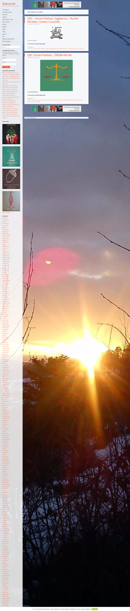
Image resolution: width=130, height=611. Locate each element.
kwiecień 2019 (5, 382)
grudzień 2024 (5, 253)
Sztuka (3, 29)
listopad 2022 (5, 301)
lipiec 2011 (4, 558)
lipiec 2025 (4, 240)
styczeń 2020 (5, 365)
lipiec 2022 (4, 308)
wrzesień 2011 (5, 554)
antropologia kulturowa (54, 48)
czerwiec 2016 (5, 446)
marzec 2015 (5, 475)
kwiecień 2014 (5, 496)
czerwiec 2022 (5, 310)
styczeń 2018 (5, 410)
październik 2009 (6, 598)
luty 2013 (4, 522)
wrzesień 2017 (5, 418)
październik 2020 (6, 348)
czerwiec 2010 (5, 583)
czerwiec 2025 (5, 242)
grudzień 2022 (5, 299)
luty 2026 (4, 227)
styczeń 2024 (5, 274)
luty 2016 (4, 454)
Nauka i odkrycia (6, 21)
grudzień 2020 (5, 344)
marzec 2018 (5, 407)
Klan (3, 36)
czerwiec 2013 (5, 515)
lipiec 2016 (4, 445)
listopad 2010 (5, 573)
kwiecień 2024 (5, 269)
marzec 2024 (5, 270)
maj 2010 (4, 585)
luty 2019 (4, 386)
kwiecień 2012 (5, 541)
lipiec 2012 (4, 535)
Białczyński (8, 4)
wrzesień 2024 (5, 259)
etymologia (56, 100)
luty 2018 (4, 409)
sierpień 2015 (5, 465)
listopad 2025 (5, 233)
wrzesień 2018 (5, 395)
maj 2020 (4, 358)
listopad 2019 (5, 369)
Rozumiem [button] (95, 609)
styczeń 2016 (5, 456)
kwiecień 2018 (5, 405)
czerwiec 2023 (5, 288)
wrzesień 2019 (5, 373)
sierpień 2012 (5, 533)
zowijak (75, 48)
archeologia (51, 100)
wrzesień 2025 (5, 236)
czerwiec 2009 (5, 605)
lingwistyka (66, 100)
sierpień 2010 (5, 579)
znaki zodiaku (71, 48)
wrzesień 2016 (5, 441)
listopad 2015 (5, 460)
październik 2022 (6, 303)
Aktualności (5, 14)
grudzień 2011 (5, 549)
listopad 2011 (5, 550)
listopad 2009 (5, 596)
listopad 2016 (5, 437)
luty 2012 (4, 545)
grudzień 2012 (5, 526)
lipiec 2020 (4, 354)
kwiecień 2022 (5, 314)
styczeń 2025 (5, 252)
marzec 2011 (5, 566)
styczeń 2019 (5, 388)
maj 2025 (4, 244)
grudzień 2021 (5, 322)
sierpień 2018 (5, 397)
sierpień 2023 (5, 284)
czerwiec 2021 (5, 333)
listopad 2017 (5, 414)
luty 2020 (4, 363)
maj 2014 (4, 494)
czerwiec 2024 (5, 265)
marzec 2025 (5, 248)
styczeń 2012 (5, 547)
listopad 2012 (5, 528)
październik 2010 (6, 575)
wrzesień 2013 (5, 509)
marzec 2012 (5, 543)
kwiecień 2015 (5, 473)
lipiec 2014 (4, 490)
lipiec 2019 (4, 376)
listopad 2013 (5, 505)
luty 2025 (4, 250)
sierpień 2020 (5, 352)
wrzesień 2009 (5, 600)
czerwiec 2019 (5, 378)
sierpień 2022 (5, 306)
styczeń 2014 (5, 501)
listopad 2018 (5, 392)
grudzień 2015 (5, 458)
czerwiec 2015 (5, 469)
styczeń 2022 (5, 320)
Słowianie (4, 17)
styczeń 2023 (5, 297)
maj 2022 (4, 312)
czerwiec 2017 (5, 424)
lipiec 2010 (4, 581)
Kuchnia (4, 34)
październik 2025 (6, 235)
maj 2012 (4, 539)
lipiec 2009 (4, 603)
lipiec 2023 (4, 286)
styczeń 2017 (5, 433)
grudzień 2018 (5, 390)
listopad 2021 (5, 323)
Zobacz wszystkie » (6, 212)
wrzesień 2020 (5, 350)
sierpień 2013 (5, 511)
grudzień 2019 (5, 367)
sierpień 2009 (5, 602)
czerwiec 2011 (5, 560)
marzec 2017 (5, 429)
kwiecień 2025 (5, 246)
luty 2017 (4, 431)
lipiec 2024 (4, 263)
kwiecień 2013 (5, 518)
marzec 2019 (5, 384)
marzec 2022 (5, 316)
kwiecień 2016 (5, 450)
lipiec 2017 (4, 422)
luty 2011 (4, 568)
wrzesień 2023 (5, 282)
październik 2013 (6, 507)
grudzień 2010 (5, 571)
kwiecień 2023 (5, 291)
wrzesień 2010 (5, 577)
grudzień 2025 (5, 231)
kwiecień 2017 (5, 428)
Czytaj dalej (30, 47)
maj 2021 (4, 335)
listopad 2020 (5, 346)
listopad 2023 (5, 278)
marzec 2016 (5, 452)
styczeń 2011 (5, 569)
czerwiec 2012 (5, 537)
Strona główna (5, 9)
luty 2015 (4, 477)
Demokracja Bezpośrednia (8, 39)
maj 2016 (4, 448)
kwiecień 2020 (5, 359)
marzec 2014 (5, 498)
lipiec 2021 (4, 331)
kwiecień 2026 (5, 223)
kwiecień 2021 (5, 337)
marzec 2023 (5, 293)
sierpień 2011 (5, 556)
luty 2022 (4, 318)
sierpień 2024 (5, 261)
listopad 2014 (5, 482)
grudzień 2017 (5, 412)
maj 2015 (4, 471)
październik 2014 (6, 484)
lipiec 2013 (4, 513)
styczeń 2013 (5, 524)
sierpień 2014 (5, 488)
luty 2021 (4, 340)
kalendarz (66, 48)
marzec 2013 (5, 520)
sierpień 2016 (5, 443)
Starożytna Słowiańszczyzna (74, 100)
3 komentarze (37, 101)
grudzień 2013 (5, 503)
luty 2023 (4, 295)
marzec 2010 (5, 588)
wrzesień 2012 (5, 532)
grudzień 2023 (5, 276)
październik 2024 (6, 257)
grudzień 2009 (5, 594)
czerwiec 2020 (5, 356)
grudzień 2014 (5, 480)
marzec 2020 (5, 361)
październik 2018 (6, 393)
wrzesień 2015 (5, 463)
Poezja (3, 31)
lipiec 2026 (4, 218)
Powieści (4, 26)
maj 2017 (4, 426)
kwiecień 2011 (5, 564)
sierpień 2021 (5, 329)
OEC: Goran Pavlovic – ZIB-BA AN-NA (49, 55)
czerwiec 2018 (5, 401)
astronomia (61, 48)
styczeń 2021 (5, 342)
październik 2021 (6, 325)
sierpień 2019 (5, 375)
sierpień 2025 (5, 238)
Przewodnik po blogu (7, 12)
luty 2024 (4, 272)
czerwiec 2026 (5, 219)
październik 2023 (6, 280)
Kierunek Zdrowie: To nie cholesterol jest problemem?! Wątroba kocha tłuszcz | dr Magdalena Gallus (11, 74)
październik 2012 (6, 530)
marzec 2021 (5, 339)
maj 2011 (4, 562)
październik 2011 (6, 552)
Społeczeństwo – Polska (7, 19)
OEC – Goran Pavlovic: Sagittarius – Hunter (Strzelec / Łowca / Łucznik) (52, 20)
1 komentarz (80, 48)
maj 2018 (4, 403)
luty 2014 (4, 499)
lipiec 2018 (4, 399)
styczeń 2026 (5, 229)
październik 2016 (6, 439)
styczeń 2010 (5, 592)
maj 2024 (4, 267)
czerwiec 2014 (5, 492)
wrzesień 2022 (5, 305)
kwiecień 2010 (5, 586)
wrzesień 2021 (5, 327)
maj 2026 (4, 221)
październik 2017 (6, 416)
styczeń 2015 (5, 479)
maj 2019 (4, 380)
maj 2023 (4, 289)
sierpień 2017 (5, 420)
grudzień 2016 (5, 435)
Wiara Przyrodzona (6, 41)
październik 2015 (6, 462)
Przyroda (4, 24)
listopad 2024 (5, 255)
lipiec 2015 (4, 467)
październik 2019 (6, 371)
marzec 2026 (5, 225)
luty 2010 (4, 590)
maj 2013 (4, 516)
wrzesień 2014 (5, 486)
